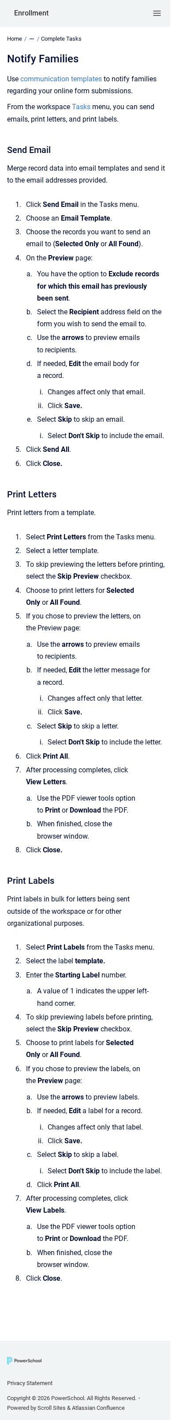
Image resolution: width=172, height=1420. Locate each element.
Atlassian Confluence (98, 1408)
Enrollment (31, 13)
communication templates (61, 79)
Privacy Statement (29, 1383)
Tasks (82, 107)
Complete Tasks (61, 38)
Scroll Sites (51, 1408)
